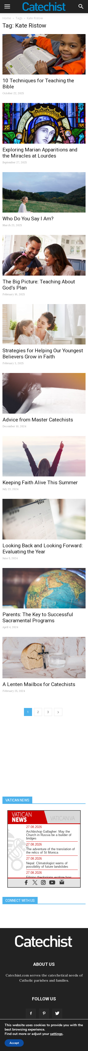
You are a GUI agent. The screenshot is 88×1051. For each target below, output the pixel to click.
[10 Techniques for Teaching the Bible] (44, 54)
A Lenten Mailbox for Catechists (38, 684)
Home (6, 18)
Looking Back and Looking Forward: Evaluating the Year (42, 549)
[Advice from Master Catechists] (44, 393)
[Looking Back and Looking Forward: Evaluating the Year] (44, 519)
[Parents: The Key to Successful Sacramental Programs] (44, 588)
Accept (14, 1043)
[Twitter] (57, 1013)
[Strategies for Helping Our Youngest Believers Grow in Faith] (44, 324)
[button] (81, 6)
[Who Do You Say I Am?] (44, 192)
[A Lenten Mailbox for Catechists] (44, 657)
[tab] (26, 817)
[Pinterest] (44, 1013)
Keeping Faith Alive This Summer (40, 482)
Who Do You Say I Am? (28, 219)
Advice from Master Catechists (37, 420)
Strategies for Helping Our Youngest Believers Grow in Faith (42, 354)
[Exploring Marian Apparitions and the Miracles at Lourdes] (44, 123)
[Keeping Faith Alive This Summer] (44, 456)
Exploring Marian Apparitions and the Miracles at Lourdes (39, 153)
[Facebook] (31, 1013)
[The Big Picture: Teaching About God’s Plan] (44, 255)
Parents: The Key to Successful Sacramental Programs (37, 617)
